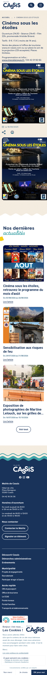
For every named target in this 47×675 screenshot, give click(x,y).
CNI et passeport (9, 589)
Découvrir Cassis (10, 555)
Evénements (8, 562)
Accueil (6, 17)
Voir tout (23, 429)
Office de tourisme (10, 593)
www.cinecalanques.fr (13, 60)
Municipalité (8, 568)
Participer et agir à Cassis (13, 580)
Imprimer (12, 132)
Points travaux (8, 600)
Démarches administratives (16, 558)
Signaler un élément (15, 536)
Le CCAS (5, 597)
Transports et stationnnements (15, 608)
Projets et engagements (12, 572)
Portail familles (8, 604)
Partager (3, 132)
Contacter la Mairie (15, 528)
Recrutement (7, 576)
